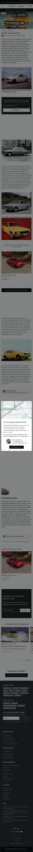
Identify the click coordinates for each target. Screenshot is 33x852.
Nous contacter (16, 447)
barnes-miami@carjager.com (20, 443)
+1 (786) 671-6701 (18, 441)
